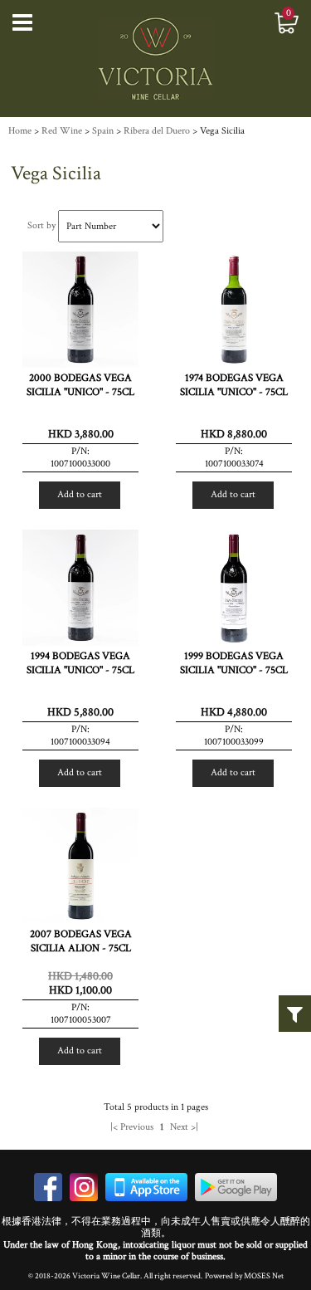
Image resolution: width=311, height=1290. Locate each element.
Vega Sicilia (222, 131)
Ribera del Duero (157, 131)
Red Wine (61, 131)
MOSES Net (264, 1276)
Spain (103, 131)
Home (20, 131)
